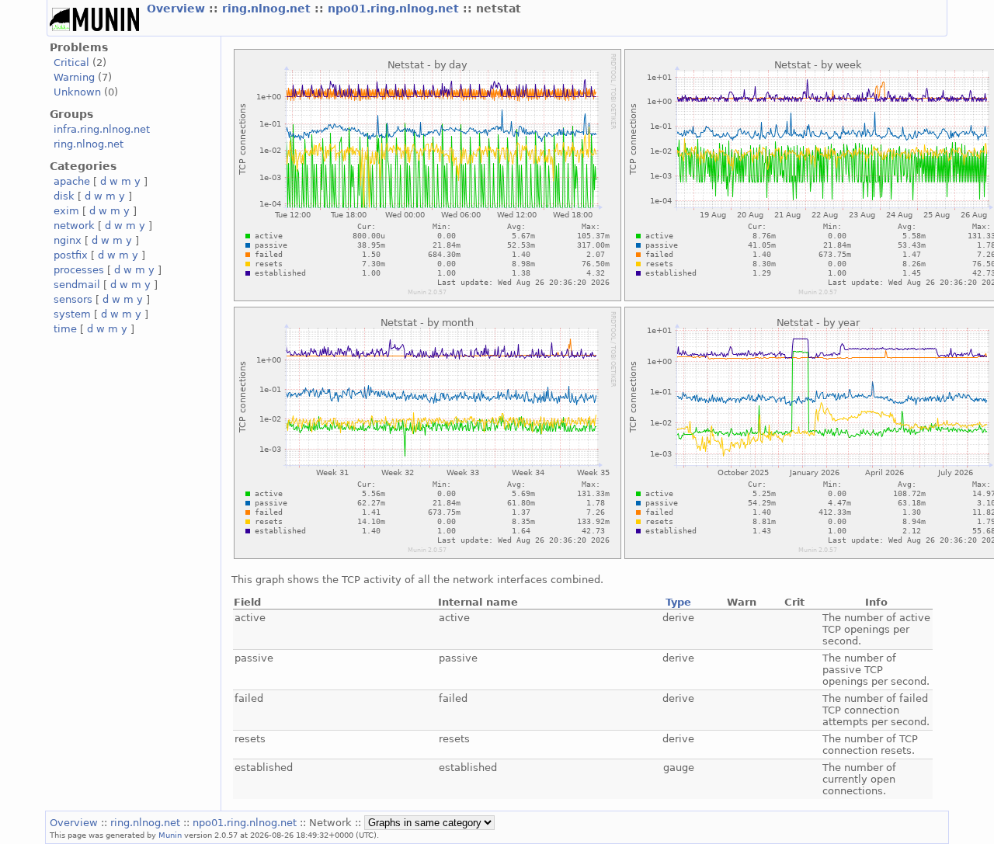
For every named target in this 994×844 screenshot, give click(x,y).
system (72, 314)
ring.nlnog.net (268, 8)
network (74, 225)
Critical (71, 62)
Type (678, 602)
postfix (71, 255)
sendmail (77, 284)
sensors (73, 299)
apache (72, 181)
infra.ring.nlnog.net (102, 129)
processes (79, 270)
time (65, 329)
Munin (170, 834)
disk (64, 196)
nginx (68, 240)
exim (66, 211)
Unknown (77, 92)
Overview (178, 8)
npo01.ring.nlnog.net (395, 8)
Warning (74, 77)
